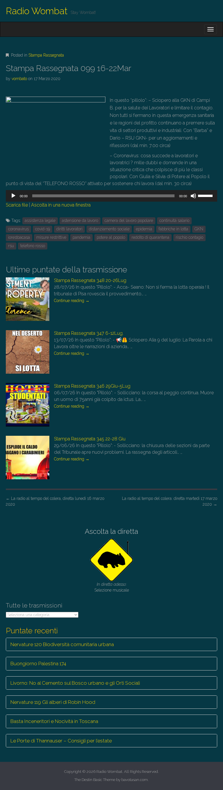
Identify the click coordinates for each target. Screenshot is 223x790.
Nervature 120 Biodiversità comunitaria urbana (62, 644)
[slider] (206, 195)
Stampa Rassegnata (46, 55)
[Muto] (193, 196)
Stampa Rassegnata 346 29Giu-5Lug (92, 386)
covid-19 (42, 229)
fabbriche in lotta (173, 229)
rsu (11, 245)
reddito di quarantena (150, 237)
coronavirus (18, 229)
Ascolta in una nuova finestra (61, 205)
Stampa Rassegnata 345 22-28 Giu (89, 439)
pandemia (81, 237)
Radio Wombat (37, 11)
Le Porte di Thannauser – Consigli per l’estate (61, 741)
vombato (19, 78)
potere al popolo (111, 237)
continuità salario (174, 220)
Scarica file (17, 205)
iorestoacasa (19, 237)
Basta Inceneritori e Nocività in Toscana (54, 721)
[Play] (13, 196)
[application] (111, 196)
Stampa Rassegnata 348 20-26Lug (90, 280)
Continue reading (71, 300)
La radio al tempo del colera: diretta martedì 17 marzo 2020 (169, 501)
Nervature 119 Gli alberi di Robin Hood (52, 702)
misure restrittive (51, 237)
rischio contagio (189, 237)
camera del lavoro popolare (129, 220)
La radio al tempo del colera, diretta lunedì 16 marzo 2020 (55, 501)
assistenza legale (40, 220)
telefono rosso (32, 245)
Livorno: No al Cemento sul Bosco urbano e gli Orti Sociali (75, 683)
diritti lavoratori (69, 229)
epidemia (144, 229)
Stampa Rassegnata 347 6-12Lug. (88, 333)
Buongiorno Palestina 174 (38, 663)
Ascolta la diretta (111, 531)
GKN (199, 229)
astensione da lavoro (80, 220)
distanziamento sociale (109, 229)
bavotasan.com (134, 780)
